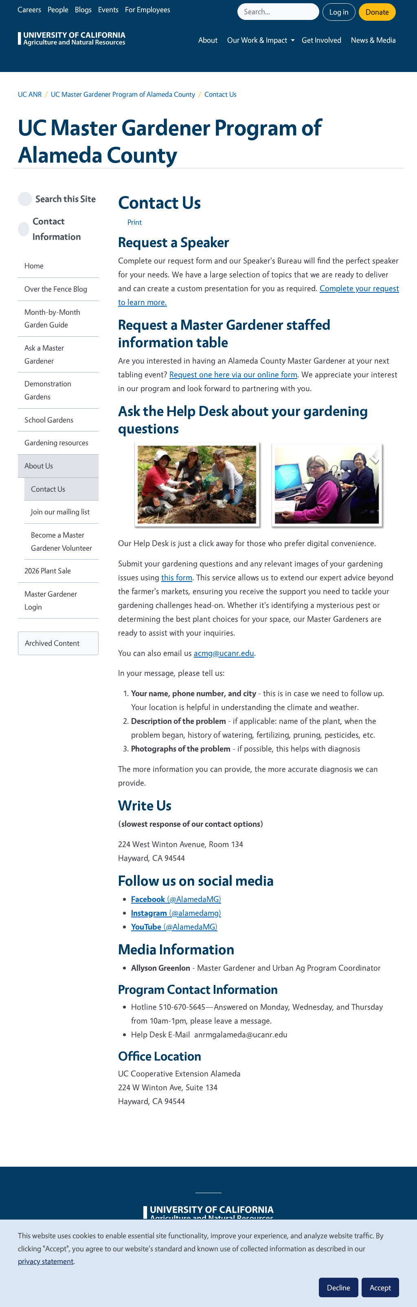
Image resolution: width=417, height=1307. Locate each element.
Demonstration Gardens (47, 390)
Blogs (83, 9)
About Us (38, 466)
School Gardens (48, 420)
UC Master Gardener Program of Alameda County (123, 94)
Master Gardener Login (50, 600)
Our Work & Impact (257, 40)
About (207, 40)
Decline (338, 1287)
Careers (29, 9)
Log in (339, 12)
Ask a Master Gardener (44, 354)
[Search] (314, 11)
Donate (377, 12)
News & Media (373, 40)
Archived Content (52, 643)
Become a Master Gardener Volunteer (61, 541)
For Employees (147, 9)
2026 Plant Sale (47, 570)
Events (108, 9)
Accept (380, 1287)
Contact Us (48, 489)
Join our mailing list (60, 511)
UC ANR (30, 94)
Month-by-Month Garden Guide (52, 318)
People (58, 9)
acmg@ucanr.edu (224, 653)
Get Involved (321, 40)
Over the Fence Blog (55, 289)
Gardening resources (56, 442)
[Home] (71, 40)
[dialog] (208, 1263)
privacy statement (45, 1261)
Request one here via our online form (233, 374)
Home (34, 265)
